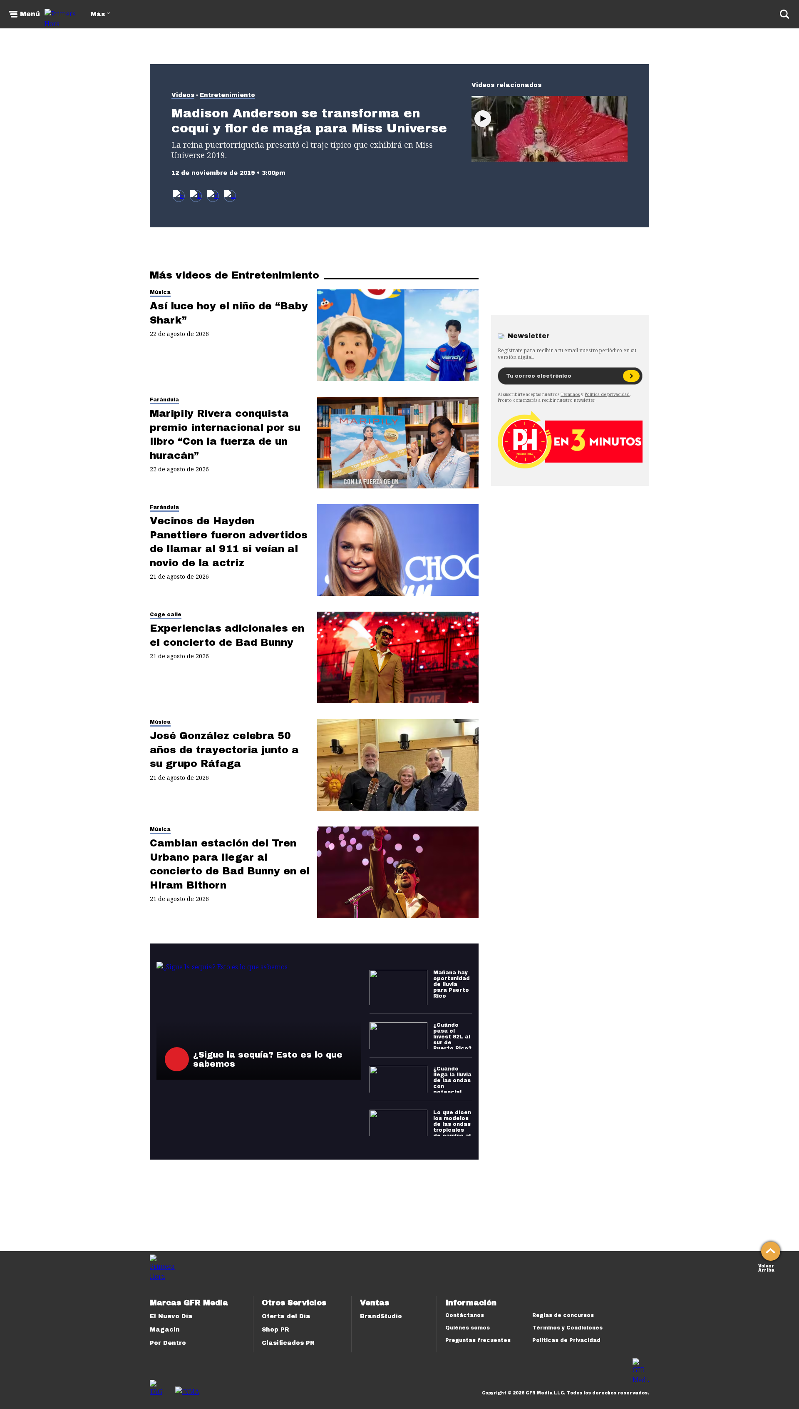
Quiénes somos (467, 1328)
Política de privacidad (607, 394)
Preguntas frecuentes (478, 1340)
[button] (196, 196)
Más (98, 14)
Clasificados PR (288, 1343)
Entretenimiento (227, 95)
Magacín (165, 1330)
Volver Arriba (766, 1267)
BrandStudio (381, 1316)
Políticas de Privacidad (566, 1340)
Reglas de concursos (563, 1315)
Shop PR (275, 1330)
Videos (182, 95)
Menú (30, 14)
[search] (784, 14)
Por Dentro (168, 1343)
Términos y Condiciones (567, 1328)
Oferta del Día (286, 1316)
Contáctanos (464, 1315)
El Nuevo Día (171, 1316)
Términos (570, 394)
